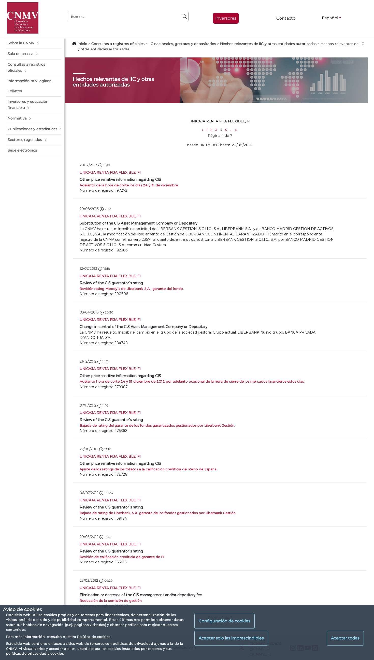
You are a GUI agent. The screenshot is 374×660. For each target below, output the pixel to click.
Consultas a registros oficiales (118, 43)
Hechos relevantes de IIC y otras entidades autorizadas (268, 43)
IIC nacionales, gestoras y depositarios (182, 43)
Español (330, 18)
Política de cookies (93, 637)
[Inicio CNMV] (23, 18)
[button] (33, 43)
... (231, 130)
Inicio (82, 43)
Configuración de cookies (224, 621)
